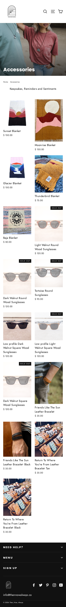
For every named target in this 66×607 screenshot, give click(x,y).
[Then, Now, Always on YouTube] (61, 585)
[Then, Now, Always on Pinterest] (47, 585)
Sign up (10, 568)
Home (5, 82)
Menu (8, 558)
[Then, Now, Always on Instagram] (54, 585)
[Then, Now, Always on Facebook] (34, 585)
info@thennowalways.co (17, 595)
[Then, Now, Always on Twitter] (40, 585)
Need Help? (13, 547)
